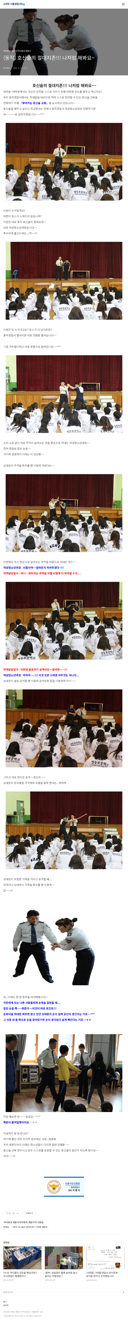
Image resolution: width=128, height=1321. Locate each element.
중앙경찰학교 (10, 1313)
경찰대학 (8, 1303)
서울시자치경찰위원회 (14, 1297)
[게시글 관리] (18, 1213)
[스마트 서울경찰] (14, 4)
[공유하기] (14, 1213)
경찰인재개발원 (11, 1308)
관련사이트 (8, 1292)
